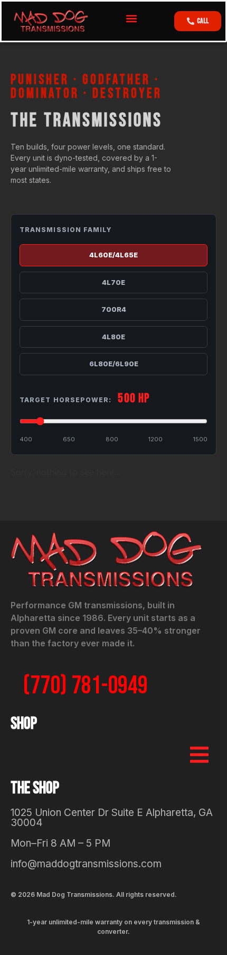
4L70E (113, 282)
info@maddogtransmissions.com (86, 864)
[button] (131, 18)
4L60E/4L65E (113, 255)
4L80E (113, 336)
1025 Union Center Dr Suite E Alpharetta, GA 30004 (112, 817)
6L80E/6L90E (113, 363)
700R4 (113, 309)
